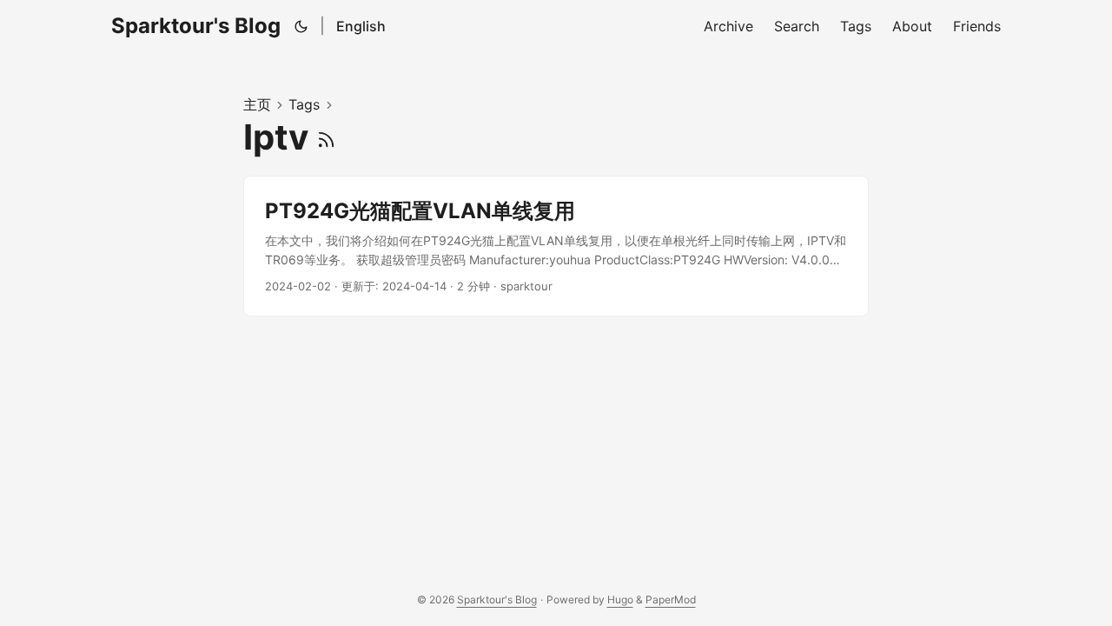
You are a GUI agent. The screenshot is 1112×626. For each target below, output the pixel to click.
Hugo (620, 599)
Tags (304, 104)
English (361, 26)
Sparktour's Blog (196, 25)
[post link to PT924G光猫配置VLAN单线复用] (556, 246)
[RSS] (326, 137)
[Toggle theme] (301, 26)
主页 (257, 104)
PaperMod (670, 599)
